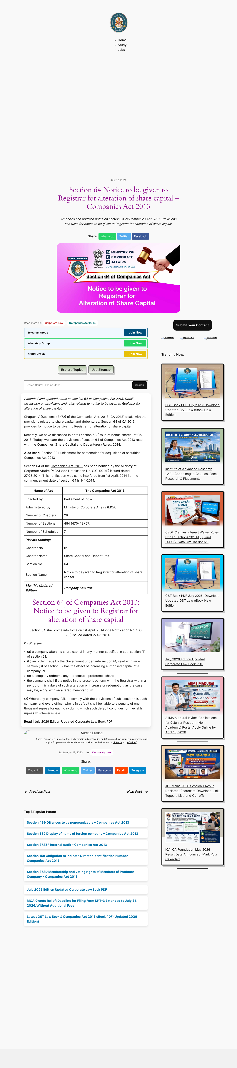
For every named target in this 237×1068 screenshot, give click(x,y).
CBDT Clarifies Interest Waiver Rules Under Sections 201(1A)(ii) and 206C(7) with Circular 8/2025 (192, 537)
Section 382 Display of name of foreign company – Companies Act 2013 (82, 833)
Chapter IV (32, 417)
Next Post (135, 791)
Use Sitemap (101, 370)
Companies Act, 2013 (67, 466)
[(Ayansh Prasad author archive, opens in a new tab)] (190, 337)
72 (63, 417)
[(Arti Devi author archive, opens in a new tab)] (168, 337)
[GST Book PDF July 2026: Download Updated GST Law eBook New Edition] (192, 383)
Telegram (137, 770)
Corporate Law (54, 322)
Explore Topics (72, 370)
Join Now (135, 332)
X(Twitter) (132, 742)
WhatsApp (107, 236)
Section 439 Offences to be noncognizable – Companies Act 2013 (78, 822)
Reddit (121, 770)
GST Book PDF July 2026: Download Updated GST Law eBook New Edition (192, 410)
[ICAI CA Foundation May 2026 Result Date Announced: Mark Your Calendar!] (192, 828)
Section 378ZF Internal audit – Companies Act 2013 (67, 845)
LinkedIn (117, 742)
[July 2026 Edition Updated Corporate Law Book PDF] (192, 638)
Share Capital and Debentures (78, 444)
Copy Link (34, 770)
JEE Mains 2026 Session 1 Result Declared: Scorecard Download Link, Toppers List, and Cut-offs (192, 790)
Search (139, 385)
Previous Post (39, 791)
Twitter (124, 236)
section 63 (89, 435)
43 (58, 417)
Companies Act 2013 (82, 322)
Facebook (140, 236)
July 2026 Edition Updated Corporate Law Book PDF (73, 721)
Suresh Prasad (92, 733)
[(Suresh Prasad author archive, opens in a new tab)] (214, 337)
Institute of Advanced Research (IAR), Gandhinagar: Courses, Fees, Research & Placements (191, 473)
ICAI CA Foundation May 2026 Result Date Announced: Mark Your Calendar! (191, 854)
